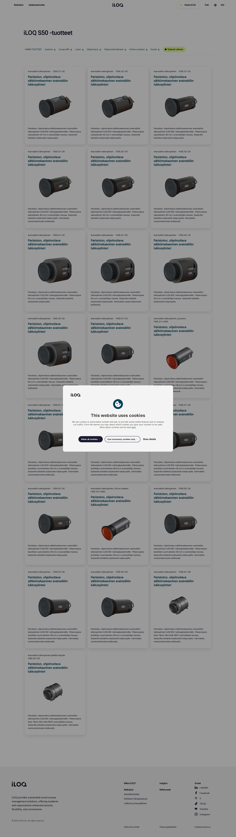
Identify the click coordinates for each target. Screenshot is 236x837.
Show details (149, 439)
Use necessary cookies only (121, 439)
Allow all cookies (89, 439)
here (134, 427)
